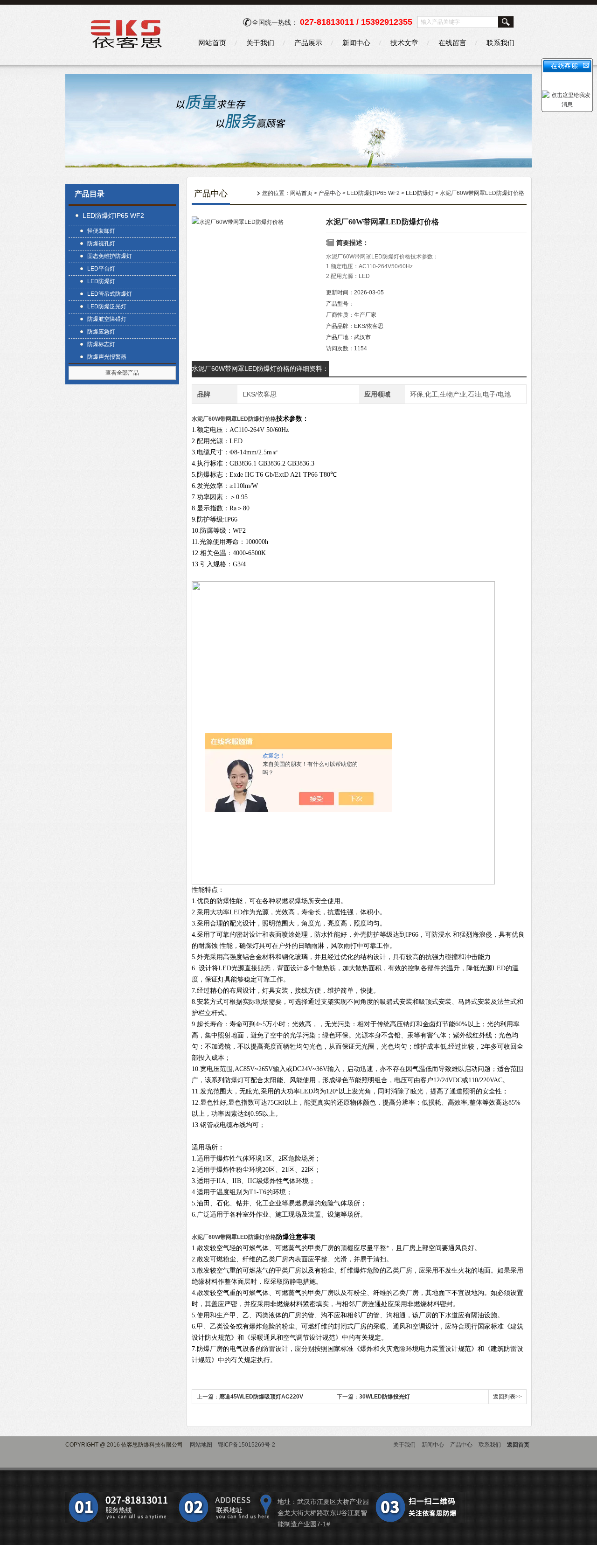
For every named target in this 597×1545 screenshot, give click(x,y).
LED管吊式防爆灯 (109, 294)
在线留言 (452, 43)
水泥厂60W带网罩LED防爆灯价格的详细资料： (260, 368)
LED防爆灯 (101, 281)
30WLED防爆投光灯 (384, 1396)
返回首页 (518, 1444)
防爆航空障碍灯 (106, 319)
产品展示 (308, 43)
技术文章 (404, 43)
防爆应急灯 (101, 331)
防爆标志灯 (101, 344)
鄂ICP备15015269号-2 (246, 1444)
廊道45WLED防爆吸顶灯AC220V (261, 1396)
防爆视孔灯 (101, 243)
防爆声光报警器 (106, 357)
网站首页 (212, 43)
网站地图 (201, 1444)
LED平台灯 (101, 268)
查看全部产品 (122, 372)
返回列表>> (507, 1396)
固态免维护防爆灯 (109, 256)
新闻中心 (356, 43)
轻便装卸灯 (101, 231)
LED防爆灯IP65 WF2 (113, 215)
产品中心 (330, 193)
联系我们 (500, 43)
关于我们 (260, 43)
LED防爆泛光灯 (106, 306)
